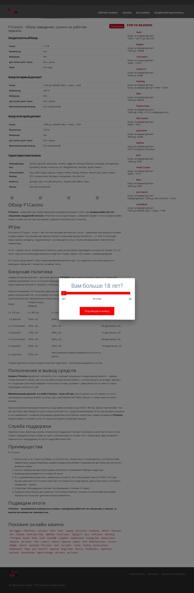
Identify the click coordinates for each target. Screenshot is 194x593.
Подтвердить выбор (97, 311)
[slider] (63, 293)
